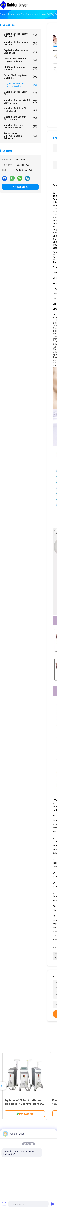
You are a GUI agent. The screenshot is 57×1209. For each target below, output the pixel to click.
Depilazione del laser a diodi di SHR (20, 51)
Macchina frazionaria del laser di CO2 (20, 101)
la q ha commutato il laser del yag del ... (20, 84)
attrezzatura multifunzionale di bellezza (20, 136)
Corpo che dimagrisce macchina (20, 76)
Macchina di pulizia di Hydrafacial (20, 109)
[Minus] (52, 1134)
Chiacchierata (20, 186)
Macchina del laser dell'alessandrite (20, 126)
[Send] (52, 1203)
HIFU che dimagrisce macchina (20, 68)
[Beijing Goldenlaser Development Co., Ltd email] (4, 178)
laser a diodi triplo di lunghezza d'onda (20, 60)
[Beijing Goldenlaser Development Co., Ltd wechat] (19, 178)
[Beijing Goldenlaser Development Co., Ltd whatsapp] (12, 178)
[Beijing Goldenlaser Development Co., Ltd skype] (27, 178)
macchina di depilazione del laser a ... (20, 35)
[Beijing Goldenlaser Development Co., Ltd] (14, 5)
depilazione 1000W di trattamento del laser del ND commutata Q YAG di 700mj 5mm (24, 1104)
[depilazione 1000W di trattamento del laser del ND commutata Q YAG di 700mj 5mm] (25, 1074)
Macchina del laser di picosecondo (20, 118)
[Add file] (4, 1203)
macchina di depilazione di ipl (20, 93)
